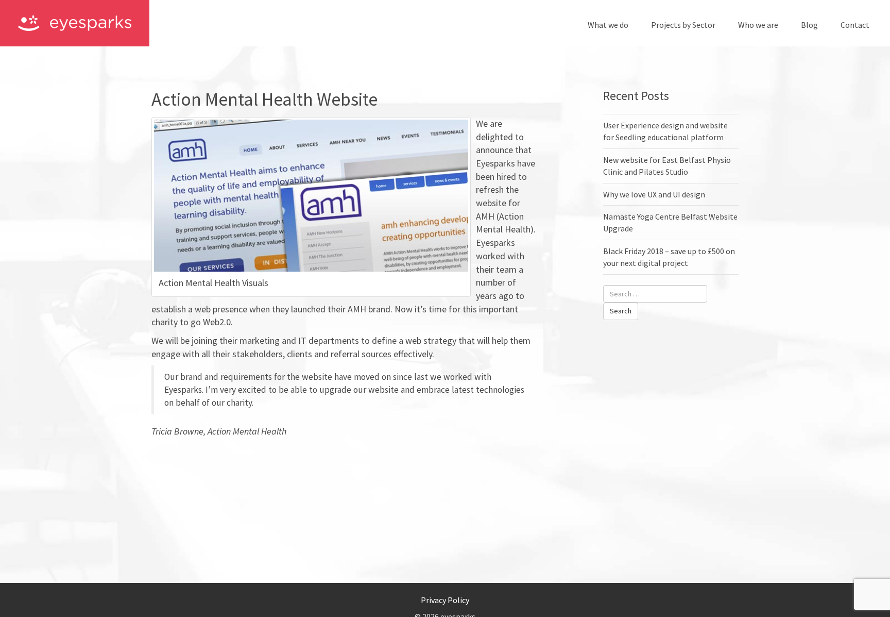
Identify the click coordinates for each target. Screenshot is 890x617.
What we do (608, 25)
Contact (855, 25)
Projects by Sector (683, 25)
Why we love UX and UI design (654, 194)
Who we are (758, 25)
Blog (809, 25)
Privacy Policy (445, 600)
